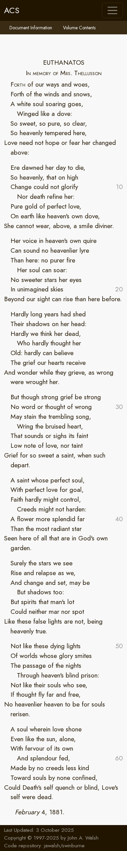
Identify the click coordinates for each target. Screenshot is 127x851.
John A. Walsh (83, 838)
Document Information (30, 27)
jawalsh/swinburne (64, 845)
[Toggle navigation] (112, 10)
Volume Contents (79, 27)
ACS (11, 10)
